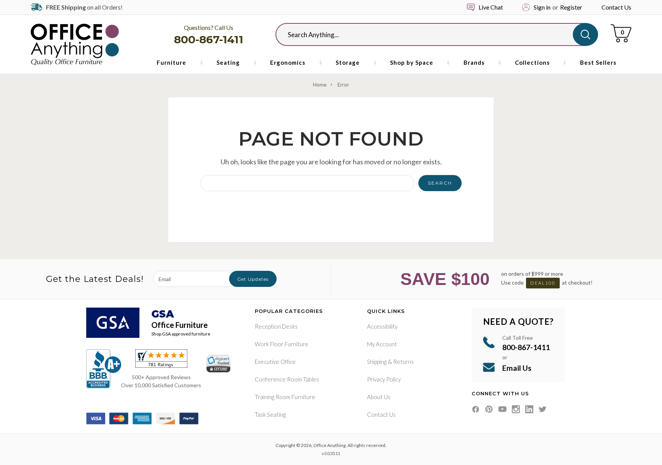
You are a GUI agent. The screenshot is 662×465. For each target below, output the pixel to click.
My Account (382, 344)
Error (343, 85)
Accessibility (382, 326)
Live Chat (490, 7)
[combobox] (430, 34)
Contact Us (616, 7)
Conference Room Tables (287, 379)
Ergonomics (287, 62)
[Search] (585, 34)
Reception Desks (276, 326)
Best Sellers (598, 62)
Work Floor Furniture (281, 344)
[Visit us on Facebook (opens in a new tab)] (476, 409)
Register (571, 7)
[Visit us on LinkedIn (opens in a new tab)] (529, 409)
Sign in (542, 7)
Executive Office (275, 361)
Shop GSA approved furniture (180, 334)
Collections (532, 62)
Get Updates (253, 279)
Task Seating (270, 414)
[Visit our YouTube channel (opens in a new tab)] (502, 409)
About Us (378, 396)
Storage (348, 62)
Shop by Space (411, 62)
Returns (403, 361)
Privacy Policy (384, 379)
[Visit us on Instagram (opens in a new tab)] (516, 409)
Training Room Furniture (285, 396)
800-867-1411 (208, 39)
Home (319, 85)
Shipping (377, 361)
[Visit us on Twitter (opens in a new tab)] (543, 409)
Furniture (171, 62)
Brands (474, 62)
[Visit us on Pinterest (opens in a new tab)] (489, 409)
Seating (228, 62)
